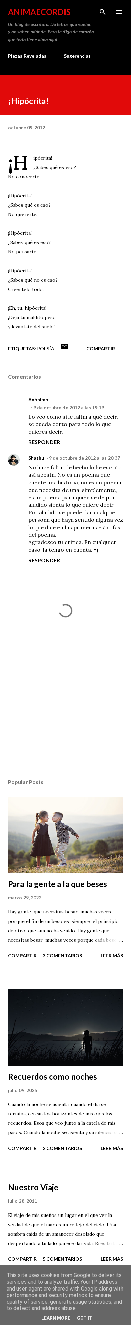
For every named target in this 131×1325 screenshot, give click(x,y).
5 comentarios (62, 1259)
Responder (44, 442)
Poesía (45, 348)
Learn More (55, 1318)
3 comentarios (62, 955)
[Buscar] (103, 12)
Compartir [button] (100, 348)
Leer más (112, 955)
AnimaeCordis (39, 12)
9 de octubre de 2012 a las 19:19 (68, 407)
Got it (84, 1318)
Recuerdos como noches (52, 1076)
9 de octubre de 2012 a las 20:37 (84, 458)
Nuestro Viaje (33, 1187)
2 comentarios (62, 1148)
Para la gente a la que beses (57, 884)
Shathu (36, 458)
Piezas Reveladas (27, 56)
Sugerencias (77, 56)
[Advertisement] (65, 710)
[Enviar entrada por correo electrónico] (64, 348)
